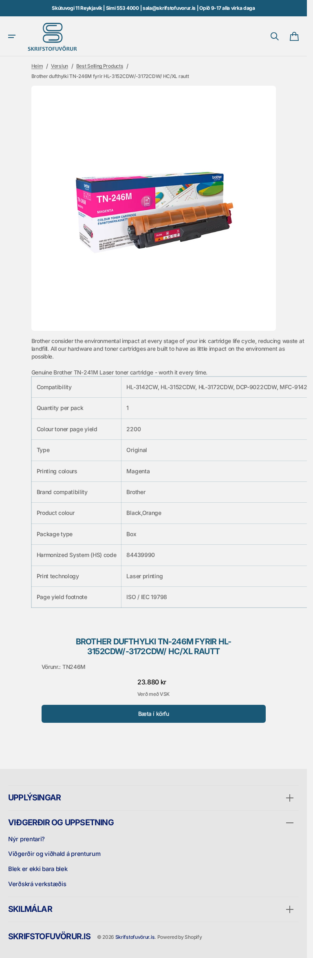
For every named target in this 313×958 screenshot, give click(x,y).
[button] (12, 36)
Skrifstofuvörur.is (135, 937)
